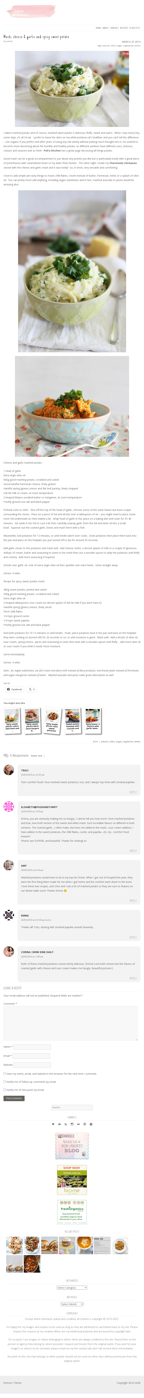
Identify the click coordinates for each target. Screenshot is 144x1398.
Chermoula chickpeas (123, 163)
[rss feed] (65, 1124)
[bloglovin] (53, 1124)
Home (98, 28)
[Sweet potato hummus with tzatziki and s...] (72, 716)
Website (8, 1064)
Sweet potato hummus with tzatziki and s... (72, 727)
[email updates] (59, 1124)
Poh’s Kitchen (52, 150)
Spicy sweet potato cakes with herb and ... (12, 727)
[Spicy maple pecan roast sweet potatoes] (52, 716)
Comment (10, 1003)
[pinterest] (84, 1124)
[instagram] (72, 1124)
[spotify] (91, 1124)
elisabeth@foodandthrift (39, 807)
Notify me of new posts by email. (25, 1090)
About (106, 28)
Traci (24, 770)
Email (8, 1055)
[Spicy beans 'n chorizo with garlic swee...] (93, 716)
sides (113, 45)
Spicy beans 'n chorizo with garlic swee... (93, 726)
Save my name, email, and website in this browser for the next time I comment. (51, 1073)
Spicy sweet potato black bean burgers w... (32, 727)
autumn (106, 45)
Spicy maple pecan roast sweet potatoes (52, 727)
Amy (24, 865)
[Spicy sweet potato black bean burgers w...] (32, 716)
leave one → (38, 755)
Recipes (124, 28)
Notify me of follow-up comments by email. (31, 1081)
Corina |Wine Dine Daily (37, 952)
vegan (119, 45)
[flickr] (78, 1124)
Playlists (135, 28)
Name (8, 1046)
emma (25, 915)
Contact (114, 28)
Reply (133, 792)
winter (137, 45)
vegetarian (128, 45)
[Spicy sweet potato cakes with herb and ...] (12, 716)
